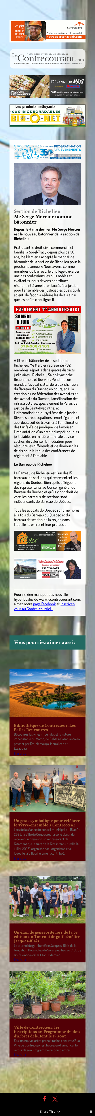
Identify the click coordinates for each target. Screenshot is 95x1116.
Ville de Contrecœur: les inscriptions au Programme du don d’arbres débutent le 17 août (47, 1031)
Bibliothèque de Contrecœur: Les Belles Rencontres (45, 728)
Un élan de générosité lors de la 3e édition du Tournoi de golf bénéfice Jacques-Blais (47, 936)
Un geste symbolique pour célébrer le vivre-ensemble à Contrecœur (47, 823)
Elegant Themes (44, 1105)
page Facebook (44, 603)
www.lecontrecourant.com (59, 599)
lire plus (20, 753)
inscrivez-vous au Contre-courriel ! (44, 606)
